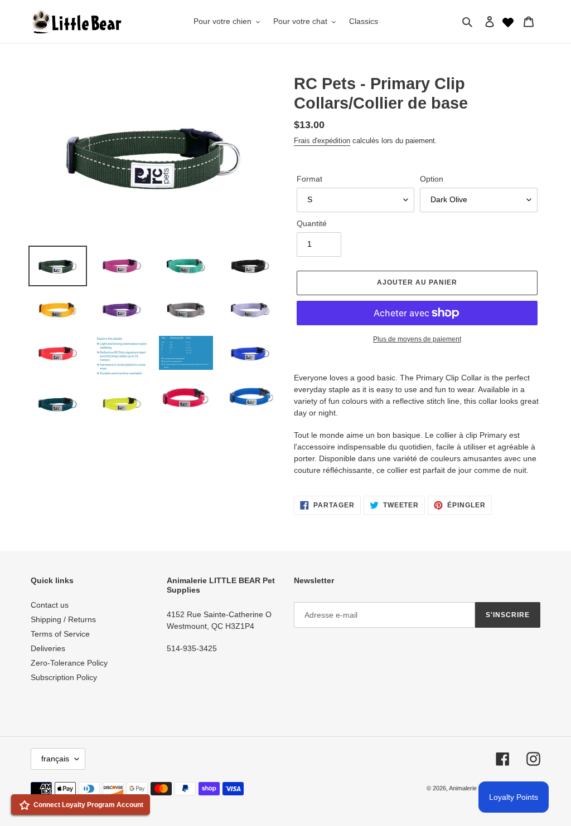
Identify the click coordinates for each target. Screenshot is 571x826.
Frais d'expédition (322, 140)
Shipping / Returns (63, 619)
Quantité (312, 223)
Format (309, 178)
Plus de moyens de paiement (417, 339)
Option (431, 178)
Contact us (50, 604)
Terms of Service (60, 633)
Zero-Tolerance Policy (69, 662)
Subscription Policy (64, 677)
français (55, 758)
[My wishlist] (508, 21)
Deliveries (48, 648)
